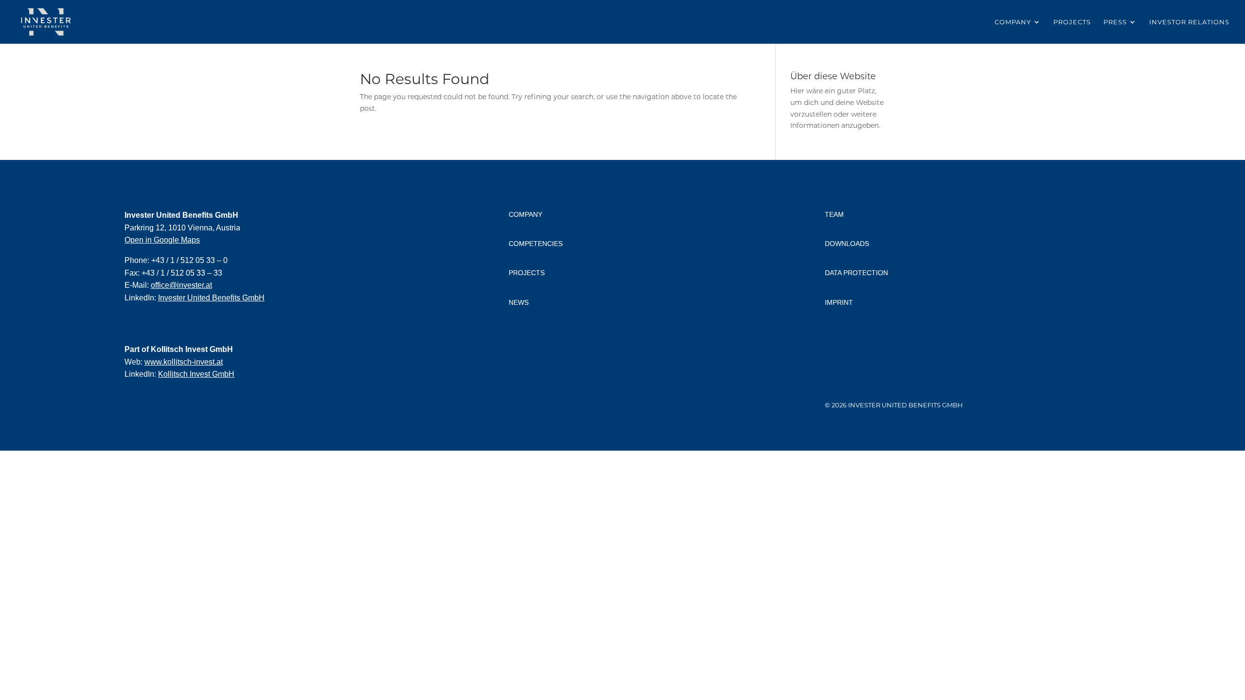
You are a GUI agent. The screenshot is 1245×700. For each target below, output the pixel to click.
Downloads (847, 243)
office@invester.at (181, 285)
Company (1013, 22)
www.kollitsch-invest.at (183, 362)
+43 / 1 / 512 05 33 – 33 (182, 273)
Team (834, 214)
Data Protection (856, 273)
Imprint (839, 302)
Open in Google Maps (162, 240)
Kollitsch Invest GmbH (196, 374)
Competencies (536, 243)
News (519, 302)
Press (1115, 22)
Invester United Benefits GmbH (211, 298)
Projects (1072, 22)
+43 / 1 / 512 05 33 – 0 (189, 260)
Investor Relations (1189, 22)
